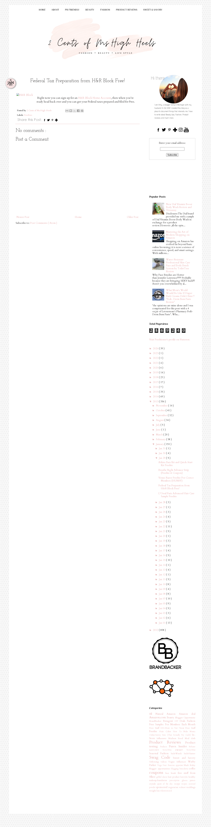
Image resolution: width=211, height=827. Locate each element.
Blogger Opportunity (185, 717)
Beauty (171, 717)
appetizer (180, 765)
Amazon (173, 714)
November (162, 405)
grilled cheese (162, 777)
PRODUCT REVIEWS (126, 9)
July (158, 425)
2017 (156, 382)
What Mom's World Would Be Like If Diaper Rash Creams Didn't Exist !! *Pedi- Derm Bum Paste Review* (180, 296)
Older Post (132, 217)
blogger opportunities (160, 768)
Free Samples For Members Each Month (172, 724)
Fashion (191, 721)
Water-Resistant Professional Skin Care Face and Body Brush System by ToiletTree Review (178, 265)
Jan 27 (162, 507)
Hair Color (166, 731)
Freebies (28, 115)
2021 (156, 363)
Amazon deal (187, 714)
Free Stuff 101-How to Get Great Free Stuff (172, 728)
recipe (178, 783)
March (159, 434)
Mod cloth (190, 738)
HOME (42, 9)
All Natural (158, 714)
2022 (156, 358)
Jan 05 (162, 603)
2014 (156, 396)
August (160, 420)
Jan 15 (162, 560)
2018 (156, 377)
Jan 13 (162, 569)
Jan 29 (162, 458)
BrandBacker (156, 721)
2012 (156, 630)
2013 (156, 401)
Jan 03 (162, 613)
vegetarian (173, 787)
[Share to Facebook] (78, 110)
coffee (192, 768)
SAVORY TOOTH (162, 750)
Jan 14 (162, 565)
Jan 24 (162, 516)
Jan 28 (162, 502)
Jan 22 (162, 526)
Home (78, 217)
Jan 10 (162, 584)
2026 (156, 348)
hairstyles (184, 777)
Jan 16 (162, 555)
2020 (156, 367)
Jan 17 (162, 550)
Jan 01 (162, 622)
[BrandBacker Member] (165, 669)
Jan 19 (162, 540)
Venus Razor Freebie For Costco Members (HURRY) (176, 479)
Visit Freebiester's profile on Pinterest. (169, 339)
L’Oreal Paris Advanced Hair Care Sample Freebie (176, 495)
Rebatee (192, 746)
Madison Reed (176, 738)
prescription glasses (179, 780)
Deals (183, 721)
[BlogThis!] (70, 110)
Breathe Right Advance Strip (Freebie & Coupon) (173, 471)
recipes (185, 784)
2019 (156, 372)
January (160, 444)
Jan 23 (162, 521)
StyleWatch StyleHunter (183, 753)
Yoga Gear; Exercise (166, 765)
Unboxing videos (158, 761)
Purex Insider (179, 746)
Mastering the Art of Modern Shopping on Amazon (178, 234)
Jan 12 (162, 574)
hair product (174, 776)
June (158, 429)
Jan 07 (162, 598)
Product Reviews (167, 742)
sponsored (162, 787)
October (161, 410)
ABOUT (55, 9)
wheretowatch (166, 790)
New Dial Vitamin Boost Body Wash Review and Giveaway (179, 207)
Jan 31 (162, 448)
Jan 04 (162, 608)
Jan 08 (162, 593)
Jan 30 (162, 453)
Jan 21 (162, 531)
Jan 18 (162, 545)
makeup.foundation (159, 780)
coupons (157, 772)
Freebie (154, 731)
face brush (171, 773)
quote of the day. (165, 784)
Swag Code (161, 757)
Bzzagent (169, 721)
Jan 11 (162, 579)
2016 (156, 387)
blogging (175, 768)
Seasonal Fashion (160, 753)
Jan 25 (162, 512)
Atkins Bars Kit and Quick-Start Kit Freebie (175, 464)
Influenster (162, 738)
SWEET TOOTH (185, 750)
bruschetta (184, 768)
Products (164, 746)
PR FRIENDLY (72, 9)
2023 (156, 353)
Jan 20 (162, 536)
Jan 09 (162, 589)
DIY (177, 721)
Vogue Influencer (178, 761)
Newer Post (22, 217)
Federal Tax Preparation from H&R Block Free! (174, 487)
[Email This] (67, 110)
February (161, 439)
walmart (182, 787)
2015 (156, 391)
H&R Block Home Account (94, 98)
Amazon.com (158, 717)
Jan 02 (162, 618)
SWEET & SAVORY (152, 9)
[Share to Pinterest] (82, 110)
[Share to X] (74, 110)
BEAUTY (89, 9)
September (162, 415)
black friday (189, 765)
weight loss (154, 790)
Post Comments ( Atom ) (43, 223)
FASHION (105, 9)
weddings (190, 787)
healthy (192, 776)
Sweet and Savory (184, 757)
